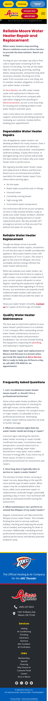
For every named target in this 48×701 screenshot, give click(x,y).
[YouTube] (26, 683)
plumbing (36, 342)
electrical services (11, 102)
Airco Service (12, 90)
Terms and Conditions (30, 699)
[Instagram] (21, 683)
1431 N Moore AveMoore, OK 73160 (26, 613)
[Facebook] (16, 683)
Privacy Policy (15, 699)
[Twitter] (31, 683)
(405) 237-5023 (29, 16)
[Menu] (43, 14)
